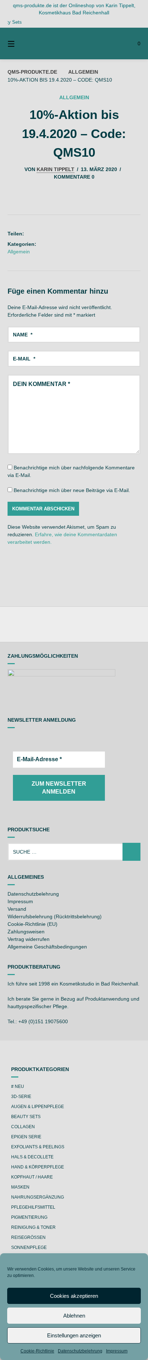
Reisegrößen (28, 1237)
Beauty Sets (26, 1116)
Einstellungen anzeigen (74, 1335)
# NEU (17, 1086)
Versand (17, 909)
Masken (20, 1187)
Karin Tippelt (55, 169)
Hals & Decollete (32, 1156)
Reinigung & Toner (33, 1227)
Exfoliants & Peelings (37, 1146)
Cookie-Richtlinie (37, 1351)
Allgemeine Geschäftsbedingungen (47, 947)
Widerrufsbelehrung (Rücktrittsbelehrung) (55, 916)
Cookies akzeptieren (74, 1296)
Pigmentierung (29, 1217)
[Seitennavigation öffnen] (21, 43)
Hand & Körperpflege (37, 1167)
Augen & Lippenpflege (37, 1106)
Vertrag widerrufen (29, 939)
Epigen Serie (26, 1136)
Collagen (23, 1126)
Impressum (117, 1351)
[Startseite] (74, 43)
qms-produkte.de (32, 72)
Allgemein (83, 72)
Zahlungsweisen (26, 931)
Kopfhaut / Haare (32, 1177)
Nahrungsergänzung (37, 1197)
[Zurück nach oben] (74, 624)
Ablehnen (74, 1316)
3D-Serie (21, 1096)
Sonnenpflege (29, 1247)
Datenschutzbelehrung (80, 1351)
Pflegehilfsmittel (33, 1207)
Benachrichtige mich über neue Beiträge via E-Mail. (72, 490)
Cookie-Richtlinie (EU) (32, 924)
